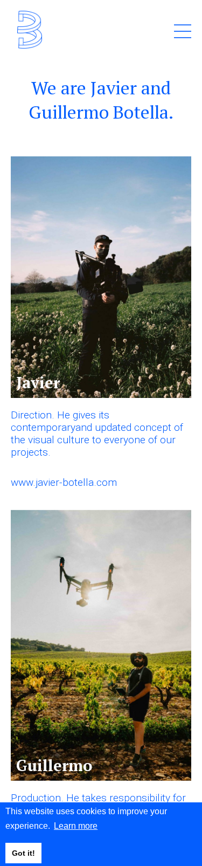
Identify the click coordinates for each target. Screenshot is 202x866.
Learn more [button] (75, 825)
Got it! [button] (23, 853)
